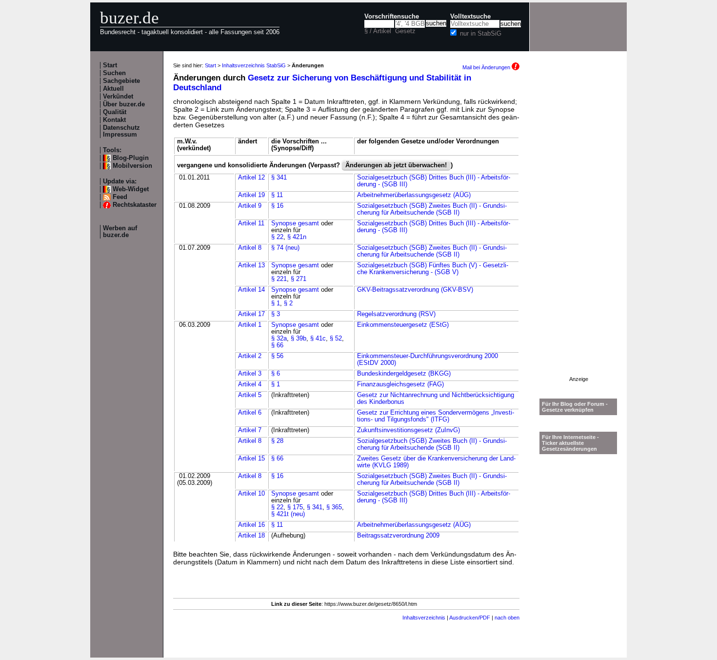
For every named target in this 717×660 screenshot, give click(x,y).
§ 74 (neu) (285, 247)
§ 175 (295, 507)
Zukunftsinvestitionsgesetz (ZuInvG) (408, 430)
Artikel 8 (249, 247)
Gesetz (405, 31)
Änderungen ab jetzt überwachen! (396, 165)
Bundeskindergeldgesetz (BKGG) (404, 373)
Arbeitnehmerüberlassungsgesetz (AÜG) (414, 195)
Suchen (114, 73)
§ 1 (275, 303)
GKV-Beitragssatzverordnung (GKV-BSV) (415, 289)
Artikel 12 (251, 177)
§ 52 (336, 338)
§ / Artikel (377, 31)
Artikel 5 (249, 395)
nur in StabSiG (480, 33)
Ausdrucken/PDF (469, 617)
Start (110, 65)
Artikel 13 (251, 265)
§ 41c (318, 338)
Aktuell (113, 88)
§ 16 (277, 205)
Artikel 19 (251, 195)
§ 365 (334, 507)
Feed (120, 197)
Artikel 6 (249, 412)
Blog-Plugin (131, 158)
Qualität (114, 112)
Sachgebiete (121, 81)
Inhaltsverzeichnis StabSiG (254, 65)
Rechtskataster (135, 204)
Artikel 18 (251, 535)
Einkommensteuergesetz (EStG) (403, 324)
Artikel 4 (249, 384)
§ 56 (277, 356)
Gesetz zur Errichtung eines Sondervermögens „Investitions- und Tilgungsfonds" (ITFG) (435, 416)
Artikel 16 (251, 524)
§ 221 (279, 279)
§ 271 (298, 279)
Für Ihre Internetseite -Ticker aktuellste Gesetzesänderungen (570, 443)
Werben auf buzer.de (120, 232)
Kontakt (114, 120)
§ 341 (279, 177)
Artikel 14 (251, 289)
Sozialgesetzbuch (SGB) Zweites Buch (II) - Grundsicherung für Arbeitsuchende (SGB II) (432, 209)
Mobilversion (132, 165)
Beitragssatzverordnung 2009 (398, 535)
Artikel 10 (251, 493)
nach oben (507, 617)
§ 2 (288, 303)
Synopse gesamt (295, 223)
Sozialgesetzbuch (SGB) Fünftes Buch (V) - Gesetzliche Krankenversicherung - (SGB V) (432, 269)
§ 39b (298, 338)
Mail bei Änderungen (487, 67)
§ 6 (275, 373)
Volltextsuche (470, 16)
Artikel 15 (251, 458)
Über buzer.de (124, 104)
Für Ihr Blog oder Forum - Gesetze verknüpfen (575, 407)
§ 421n (296, 237)
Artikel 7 (249, 430)
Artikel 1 (249, 324)
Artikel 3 (249, 373)
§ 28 (277, 441)
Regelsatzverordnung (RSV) (396, 314)
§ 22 (277, 237)
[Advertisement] (578, 229)
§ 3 (275, 314)
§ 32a (279, 338)
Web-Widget (131, 189)
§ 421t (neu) (288, 514)
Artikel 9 (249, 205)
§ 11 (277, 195)
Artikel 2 (249, 356)
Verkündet (118, 96)
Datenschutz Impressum (121, 131)
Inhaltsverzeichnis (423, 617)
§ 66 (277, 345)
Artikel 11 (251, 223)
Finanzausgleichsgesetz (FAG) (400, 384)
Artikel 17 (251, 314)
